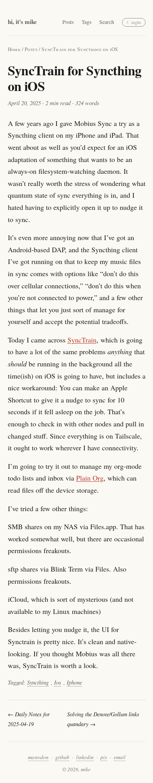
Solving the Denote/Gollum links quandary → (103, 718)
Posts (68, 22)
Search (106, 22)
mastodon (38, 757)
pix (103, 757)
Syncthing (38, 682)
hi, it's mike (22, 22)
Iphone (74, 682)
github (62, 757)
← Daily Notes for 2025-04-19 (29, 718)
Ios (57, 682)
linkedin (85, 757)
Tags (86, 22)
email (120, 757)
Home (14, 49)
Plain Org (90, 478)
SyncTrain (82, 339)
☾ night (133, 22)
